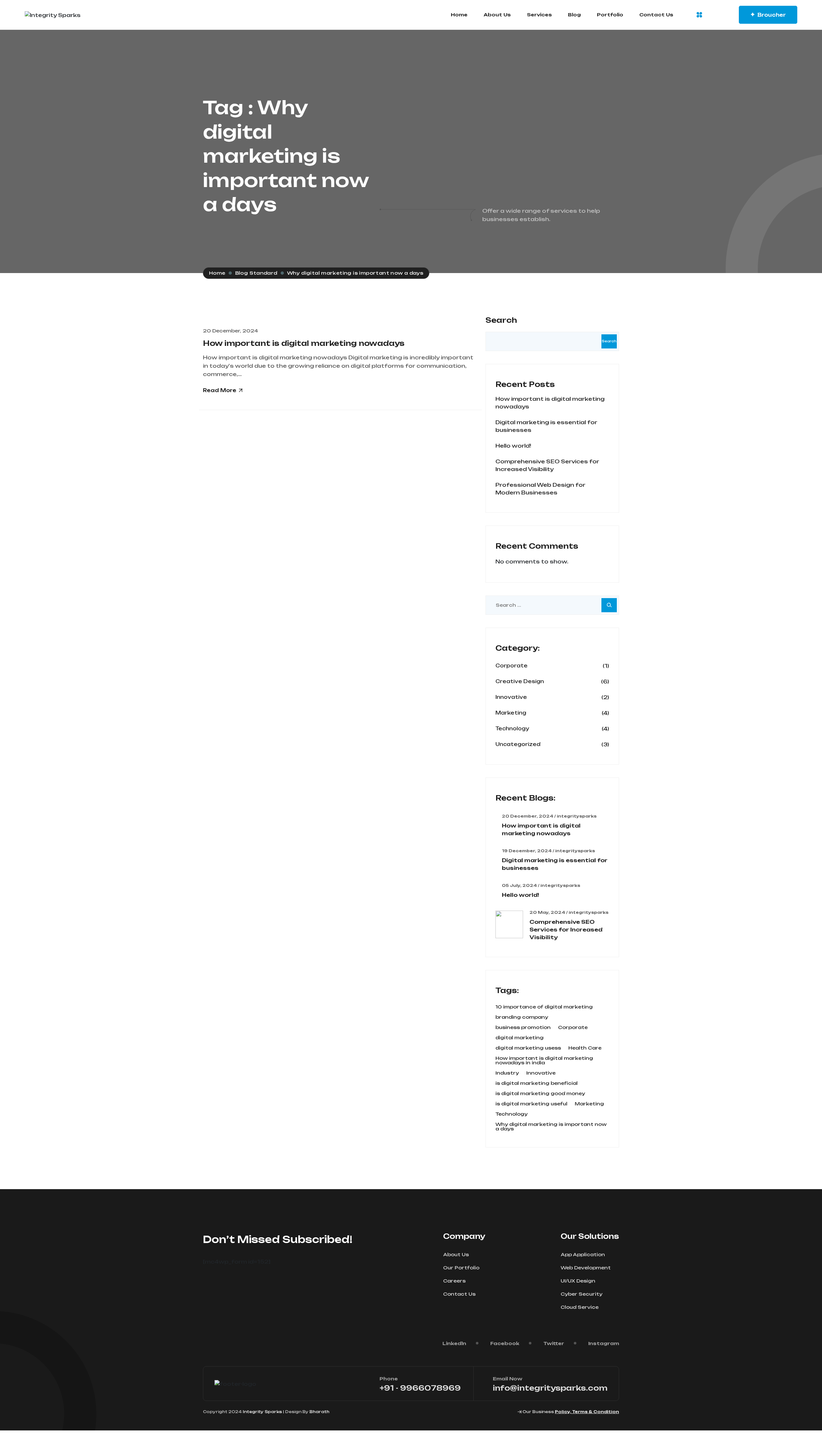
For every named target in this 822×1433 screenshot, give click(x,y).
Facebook (504, 1343)
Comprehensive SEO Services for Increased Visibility (565, 929)
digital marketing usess (528, 1048)
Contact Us (656, 14)
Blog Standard (256, 273)
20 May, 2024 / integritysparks (568, 912)
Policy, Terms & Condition (587, 1411)
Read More (219, 390)
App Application (583, 1254)
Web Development (586, 1267)
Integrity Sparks (262, 1411)
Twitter (553, 1343)
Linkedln (454, 1343)
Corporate (511, 665)
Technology (512, 728)
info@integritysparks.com (550, 1388)
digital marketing (519, 1037)
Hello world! (513, 445)
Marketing (510, 712)
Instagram (603, 1343)
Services (539, 14)
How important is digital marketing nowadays (304, 343)
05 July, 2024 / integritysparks (541, 886)
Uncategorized (517, 744)
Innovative (511, 697)
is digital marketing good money (540, 1093)
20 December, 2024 (230, 330)
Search (501, 320)
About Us (497, 14)
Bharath (319, 1411)
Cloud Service (580, 1307)
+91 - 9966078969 (420, 1388)
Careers (454, 1280)
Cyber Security (581, 1294)
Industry (507, 1073)
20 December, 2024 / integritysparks (549, 816)
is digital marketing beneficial (536, 1083)
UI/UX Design (578, 1280)
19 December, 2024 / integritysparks (548, 851)
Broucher (771, 15)
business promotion (523, 1027)
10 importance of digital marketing (544, 1007)
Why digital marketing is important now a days (551, 1126)
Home (459, 14)
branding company (521, 1017)
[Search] (609, 605)
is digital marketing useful (531, 1104)
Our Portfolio (461, 1267)
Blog (574, 14)
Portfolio (610, 14)
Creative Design (519, 681)
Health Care (584, 1048)
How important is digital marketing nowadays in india (544, 1060)
